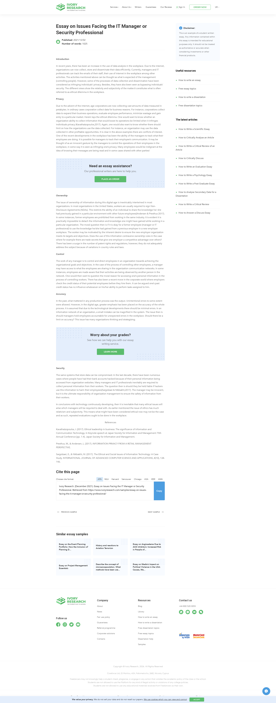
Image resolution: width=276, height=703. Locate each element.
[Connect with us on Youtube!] (78, 624)
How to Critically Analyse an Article (196, 137)
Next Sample (154, 512)
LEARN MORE (110, 351)
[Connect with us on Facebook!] (58, 624)
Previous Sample (69, 512)
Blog (140, 606)
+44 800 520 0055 (187, 606)
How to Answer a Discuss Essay (194, 212)
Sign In (182, 7)
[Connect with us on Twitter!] (71, 624)
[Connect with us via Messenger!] (188, 612)
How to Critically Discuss (191, 158)
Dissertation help (145, 639)
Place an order (110, 179)
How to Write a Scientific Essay (194, 129)
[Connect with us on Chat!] (201, 612)
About (100, 606)
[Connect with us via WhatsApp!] (181, 612)
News (99, 611)
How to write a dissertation (192, 97)
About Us (126, 7)
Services (114, 7)
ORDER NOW (200, 7)
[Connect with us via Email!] (194, 612)
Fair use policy (103, 617)
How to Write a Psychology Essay (195, 175)
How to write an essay (190, 80)
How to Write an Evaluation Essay (195, 166)
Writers (138, 7)
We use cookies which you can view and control (165, 699)
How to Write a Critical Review (194, 204)
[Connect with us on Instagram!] (65, 624)
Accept (196, 699)
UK (216, 7)
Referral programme (106, 628)
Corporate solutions (106, 633)
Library (141, 611)
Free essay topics (187, 88)
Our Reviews (166, 7)
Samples (142, 644)
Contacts (101, 639)
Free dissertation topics (190, 105)
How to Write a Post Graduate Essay (197, 183)
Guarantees (151, 7)
